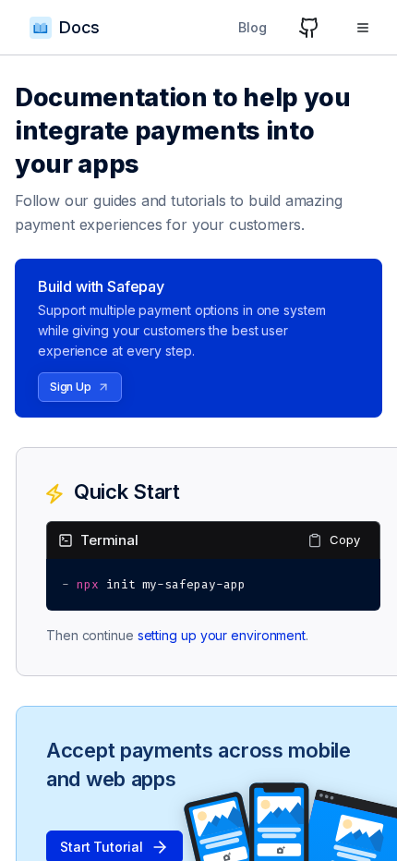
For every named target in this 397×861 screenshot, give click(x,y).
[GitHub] (309, 27)
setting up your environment (222, 635)
